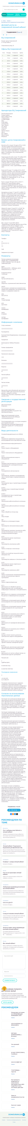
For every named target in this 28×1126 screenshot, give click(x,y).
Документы (24, 14)
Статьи (14, 1122)
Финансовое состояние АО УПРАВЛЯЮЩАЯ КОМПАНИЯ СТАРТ (18, 1014)
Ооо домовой (15, 1044)
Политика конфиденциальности (14, 1119)
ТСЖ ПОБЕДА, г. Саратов (15, 1070)
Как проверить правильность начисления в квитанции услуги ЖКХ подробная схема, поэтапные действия (17, 1083)
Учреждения (10, 14)
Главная (3, 1119)
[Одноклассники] (13, 814)
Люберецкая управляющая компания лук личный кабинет (14, 887)
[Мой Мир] (15, 814)
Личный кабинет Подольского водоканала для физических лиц (12, 846)
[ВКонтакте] (11, 814)
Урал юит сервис (16, 1105)
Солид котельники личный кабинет (13, 913)
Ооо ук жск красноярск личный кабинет (12, 873)
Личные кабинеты (17, 15)
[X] (17, 814)
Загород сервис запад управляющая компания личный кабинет (13, 928)
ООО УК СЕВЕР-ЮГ (16, 1062)
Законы (4, 14)
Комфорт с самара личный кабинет (13, 861)
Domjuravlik (16, 3)
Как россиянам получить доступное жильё (11, 990)
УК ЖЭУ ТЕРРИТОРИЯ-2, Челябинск (18, 1053)
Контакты (24, 1119)
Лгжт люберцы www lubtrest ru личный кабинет (12, 831)
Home (4, 20)
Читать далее (7, 1002)
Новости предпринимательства (17, 1096)
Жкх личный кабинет (9, 943)
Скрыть (19, 32)
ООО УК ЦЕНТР (7, 902)
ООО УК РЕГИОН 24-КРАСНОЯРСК (17, 1024)
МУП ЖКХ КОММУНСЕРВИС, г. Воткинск (16, 1035)
